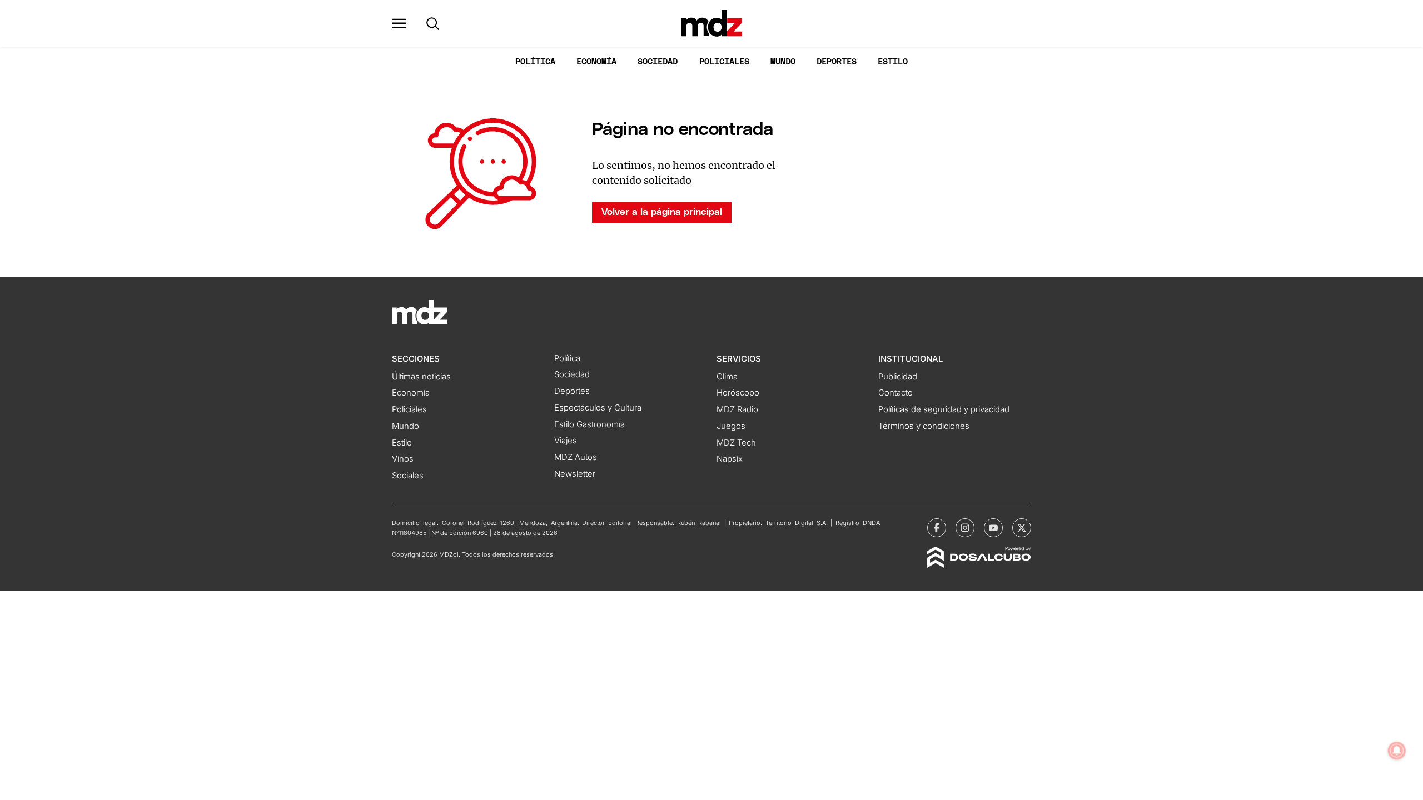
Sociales (408, 476)
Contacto (895, 393)
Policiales (724, 62)
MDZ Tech (736, 443)
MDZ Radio (737, 409)
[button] (399, 23)
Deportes (837, 62)
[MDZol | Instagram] (965, 528)
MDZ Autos (575, 457)
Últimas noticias (421, 377)
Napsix (730, 459)
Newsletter (574, 474)
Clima (727, 377)
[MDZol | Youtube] (993, 528)
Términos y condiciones (923, 426)
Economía (596, 62)
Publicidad (897, 377)
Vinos (403, 459)
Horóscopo (738, 393)
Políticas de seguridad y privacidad (943, 409)
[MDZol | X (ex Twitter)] (1022, 528)
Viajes (565, 441)
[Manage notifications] (1397, 750)
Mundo (782, 62)
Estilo (893, 62)
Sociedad (658, 62)
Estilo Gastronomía (589, 424)
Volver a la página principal (661, 212)
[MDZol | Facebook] (937, 528)
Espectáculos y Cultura (597, 408)
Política (535, 62)
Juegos (731, 426)
